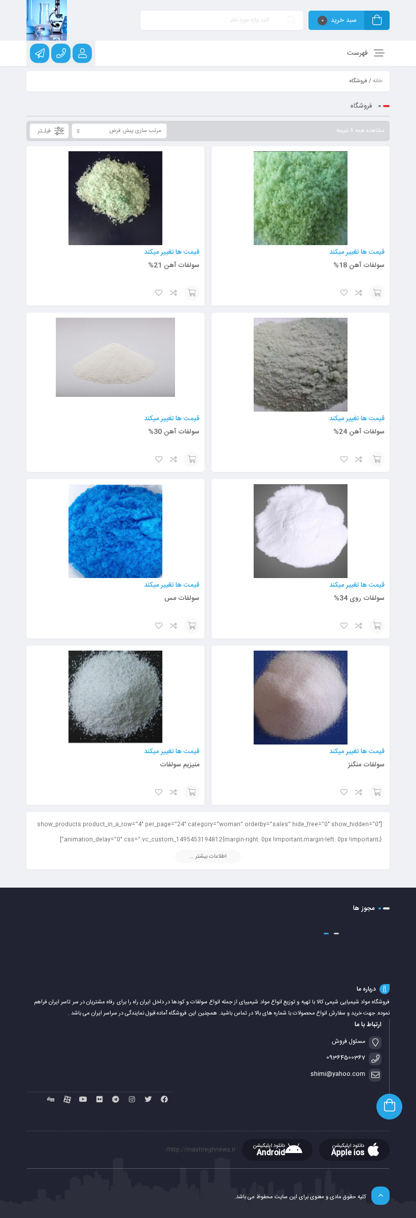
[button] (336, 933)
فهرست (358, 53)
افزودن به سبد (377, 292)
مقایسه (359, 292)
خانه (377, 81)
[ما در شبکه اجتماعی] (39, 53)
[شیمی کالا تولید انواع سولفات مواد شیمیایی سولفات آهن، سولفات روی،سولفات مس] (46, 20)
